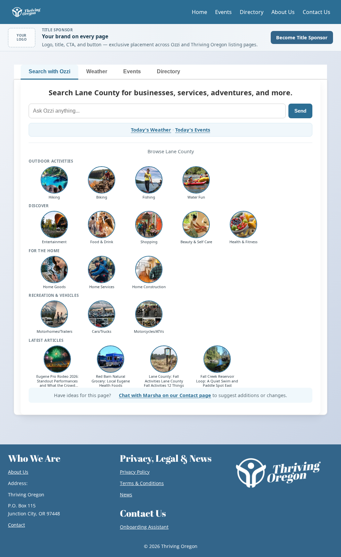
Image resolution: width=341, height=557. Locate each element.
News (126, 494)
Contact (16, 525)
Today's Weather (151, 130)
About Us (283, 12)
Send (300, 111)
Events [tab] (132, 71)
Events (223, 12)
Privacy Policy (135, 472)
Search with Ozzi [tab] (49, 71)
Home (199, 12)
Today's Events (192, 130)
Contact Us (316, 12)
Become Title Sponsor (302, 37)
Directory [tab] (168, 71)
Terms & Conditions (142, 483)
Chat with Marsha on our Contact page (165, 395)
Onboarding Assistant (144, 527)
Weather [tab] (96, 71)
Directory (251, 12)
